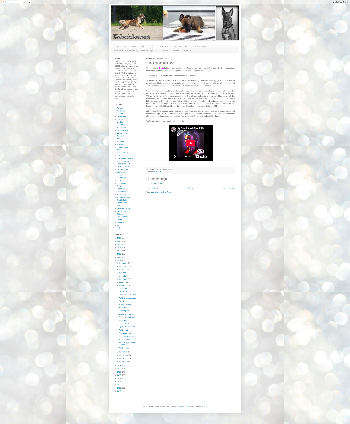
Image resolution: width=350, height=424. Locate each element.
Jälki (118, 139)
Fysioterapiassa (125, 333)
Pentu (119, 186)
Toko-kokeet (162, 51)
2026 (119, 238)
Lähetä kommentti (156, 183)
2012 (119, 385)
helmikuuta (123, 358)
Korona (119, 150)
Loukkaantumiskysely (125, 158)
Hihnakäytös (121, 128)
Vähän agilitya (124, 311)
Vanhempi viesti (228, 188)
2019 (119, 260)
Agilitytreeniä (124, 348)
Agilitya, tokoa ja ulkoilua (128, 327)
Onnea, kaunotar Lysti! (127, 295)
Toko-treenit (121, 211)
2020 (119, 257)
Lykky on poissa (123, 161)
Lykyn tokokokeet (123, 164)
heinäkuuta (123, 279)
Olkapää (120, 180)
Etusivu (116, 46)
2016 (119, 372)
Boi (149, 46)
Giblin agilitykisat (199, 46)
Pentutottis (121, 189)
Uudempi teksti (152, 188)
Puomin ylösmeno (123, 197)
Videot (119, 220)
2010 (119, 391)
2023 (119, 248)
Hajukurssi (121, 125)
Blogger (204, 406)
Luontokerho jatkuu (126, 314)
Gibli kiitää (123, 288)
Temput (119, 206)
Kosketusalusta (122, 153)
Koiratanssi (121, 144)
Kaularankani (122, 142)
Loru (118, 155)
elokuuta (122, 276)
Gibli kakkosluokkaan (127, 317)
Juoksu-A (120, 136)
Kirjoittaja (187, 51)
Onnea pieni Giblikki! (126, 336)
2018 (119, 366)
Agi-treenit (121, 111)
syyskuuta (123, 273)
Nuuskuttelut (121, 178)
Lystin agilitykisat (162, 46)
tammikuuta (123, 362)
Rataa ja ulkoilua (125, 340)
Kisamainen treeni (125, 304)
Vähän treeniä (124, 320)
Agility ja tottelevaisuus (127, 298)
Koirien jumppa (122, 147)
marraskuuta (124, 266)
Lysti (125, 46)
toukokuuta (123, 286)
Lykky (133, 46)
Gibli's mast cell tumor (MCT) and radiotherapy (133, 51)
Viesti (119, 225)
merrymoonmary (183, 406)
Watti (119, 228)
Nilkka (119, 175)
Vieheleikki (121, 222)
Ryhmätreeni (124, 308)
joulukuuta (123, 263)
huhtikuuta (123, 352)
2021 (119, 254)
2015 (119, 375)
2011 (119, 388)
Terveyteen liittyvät (124, 208)
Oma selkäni (121, 183)
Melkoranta (121, 172)
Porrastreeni (121, 192)
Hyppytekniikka (122, 130)
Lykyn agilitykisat (180, 46)
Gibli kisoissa (124, 324)
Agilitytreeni (123, 330)
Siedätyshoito (122, 200)
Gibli (142, 46)
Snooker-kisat (122, 203)
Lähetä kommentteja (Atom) (161, 192)
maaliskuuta (124, 355)
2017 (119, 369)
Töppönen (121, 214)
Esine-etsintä (122, 116)
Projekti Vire (121, 194)
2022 (119, 251)
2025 (119, 241)
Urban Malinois (122, 217)
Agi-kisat (158, 171)
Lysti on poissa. (122, 169)
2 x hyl (121, 301)
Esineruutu (121, 119)
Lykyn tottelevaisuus (124, 167)
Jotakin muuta (122, 133)
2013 (119, 382)
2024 (119, 244)
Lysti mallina (123, 292)
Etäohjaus (120, 122)
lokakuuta (123, 270)
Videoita (175, 51)
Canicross (120, 114)
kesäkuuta (123, 282)
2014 (119, 378)
